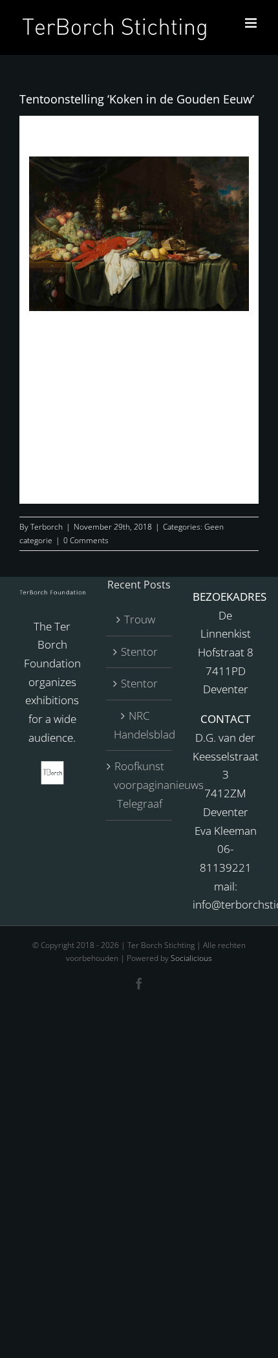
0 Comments (86, 540)
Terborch (46, 526)
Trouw (139, 619)
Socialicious (191, 958)
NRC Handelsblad (140, 725)
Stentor (139, 651)
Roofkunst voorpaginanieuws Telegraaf (140, 784)
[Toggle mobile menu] (252, 23)
